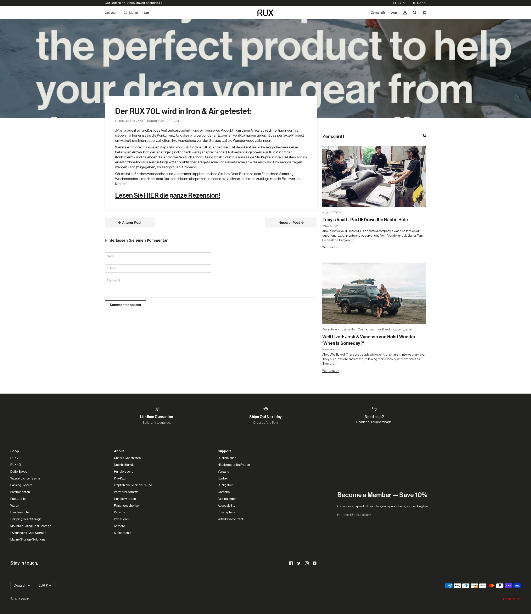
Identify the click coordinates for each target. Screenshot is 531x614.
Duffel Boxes (18, 471)
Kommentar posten (125, 305)
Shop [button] (14, 451)
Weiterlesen (330, 247)
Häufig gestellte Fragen (234, 464)
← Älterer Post (129, 222)
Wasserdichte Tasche (25, 478)
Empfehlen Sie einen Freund (133, 485)
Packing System (21, 485)
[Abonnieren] (515, 515)
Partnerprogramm (126, 492)
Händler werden (125, 498)
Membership (122, 532)
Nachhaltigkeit (124, 464)
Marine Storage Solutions (27, 539)
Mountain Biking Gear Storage (30, 526)
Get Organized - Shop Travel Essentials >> (133, 3)
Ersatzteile (18, 498)
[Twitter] (299, 563)
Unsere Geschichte (127, 458)
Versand (223, 471)
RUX (17, 599)
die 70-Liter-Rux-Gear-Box (244, 147)
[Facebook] (291, 563)
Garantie (224, 492)
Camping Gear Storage (26, 519)
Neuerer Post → (291, 222)
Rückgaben (226, 485)
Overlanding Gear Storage (28, 532)
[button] (113, 12)
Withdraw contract (230, 519)
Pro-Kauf (120, 478)
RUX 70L (16, 458)
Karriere (119, 526)
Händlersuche (20, 512)
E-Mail (111, 272)
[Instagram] (307, 563)
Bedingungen (227, 498)
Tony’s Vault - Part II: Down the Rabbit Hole (365, 220)
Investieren (122, 519)
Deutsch (417, 3)
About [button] (119, 451)
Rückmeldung (227, 458)
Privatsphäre (226, 512)
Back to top (512, 599)
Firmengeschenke (126, 505)
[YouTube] (315, 563)
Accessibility (226, 505)
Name (111, 260)
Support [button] (224, 451)
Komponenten (20, 492)
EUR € (397, 3)
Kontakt (223, 478)
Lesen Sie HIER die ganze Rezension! (167, 195)
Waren (14, 505)
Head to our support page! (374, 422)
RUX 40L (16, 464)
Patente (119, 512)
